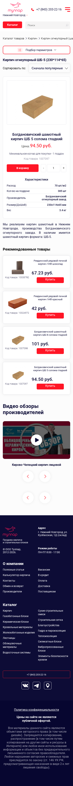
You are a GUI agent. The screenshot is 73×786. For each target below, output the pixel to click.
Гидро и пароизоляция (52, 630)
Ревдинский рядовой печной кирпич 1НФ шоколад (50, 262)
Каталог (12, 25)
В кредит (43, 575)
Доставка (44, 586)
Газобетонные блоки (15, 616)
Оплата (42, 580)
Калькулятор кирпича (16, 575)
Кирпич (7, 610)
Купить (50, 279)
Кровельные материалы (18, 627)
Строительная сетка (50, 619)
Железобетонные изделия (19, 632)
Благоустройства (48, 625)
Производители (12, 591)
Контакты (9, 580)
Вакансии (44, 569)
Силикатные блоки (49, 641)
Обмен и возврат (13, 586)
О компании (13, 563)
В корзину (22, 168)
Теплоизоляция (47, 636)
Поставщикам (47, 591)
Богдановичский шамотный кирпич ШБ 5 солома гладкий (36, 136)
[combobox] (49, 68)
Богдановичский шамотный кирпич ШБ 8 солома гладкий (50, 333)
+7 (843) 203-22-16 (49, 9)
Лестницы (9, 637)
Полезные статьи (13, 569)
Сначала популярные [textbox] (47, 68)
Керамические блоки (16, 621)
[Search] (67, 25)
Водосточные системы (17, 652)
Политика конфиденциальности (36, 710)
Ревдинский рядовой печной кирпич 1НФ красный (50, 298)
